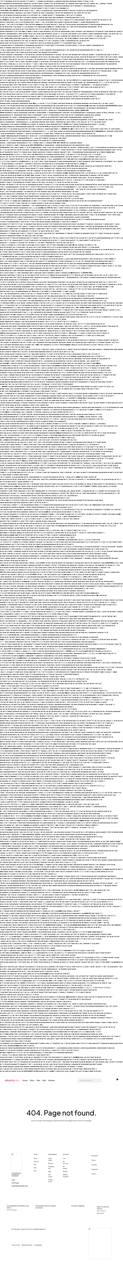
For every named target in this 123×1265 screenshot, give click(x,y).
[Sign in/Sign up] (106, 1080)
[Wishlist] (111, 1080)
